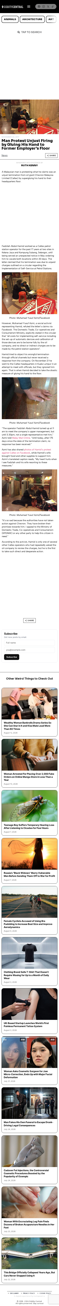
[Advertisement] (29, 68)
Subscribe (11, 657)
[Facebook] (39, 6)
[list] (29, 19)
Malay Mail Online (21, 438)
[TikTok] (52, 6)
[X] (48, 6)
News (5, 155)
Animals (10, 19)
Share (52, 155)
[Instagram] (43, 6)
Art (51, 19)
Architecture (32, 19)
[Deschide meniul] (28, 6)
